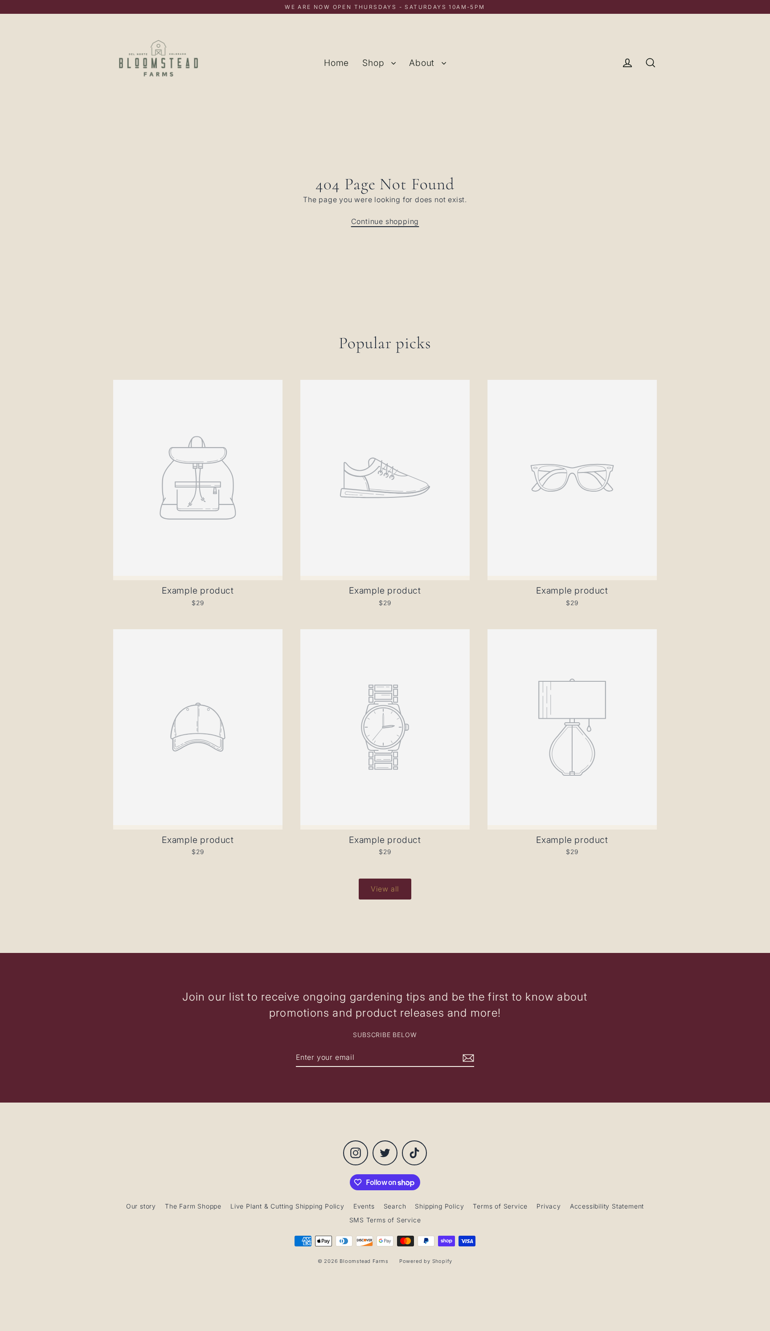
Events (364, 1206)
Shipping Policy (439, 1206)
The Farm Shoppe (193, 1206)
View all (385, 888)
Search (395, 1206)
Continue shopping (385, 221)
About (423, 62)
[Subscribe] (467, 1057)
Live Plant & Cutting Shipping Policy (287, 1206)
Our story (141, 1206)
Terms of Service (500, 1206)
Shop (374, 62)
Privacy (549, 1206)
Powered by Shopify (425, 1261)
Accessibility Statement (607, 1206)
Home (336, 62)
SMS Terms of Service (385, 1220)
